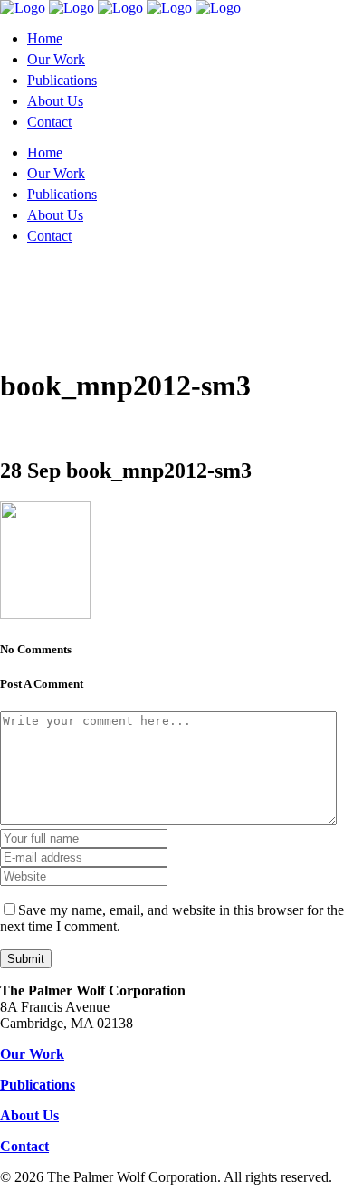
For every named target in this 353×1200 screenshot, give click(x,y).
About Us (29, 1115)
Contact (24, 1146)
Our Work (32, 1054)
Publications (37, 1084)
